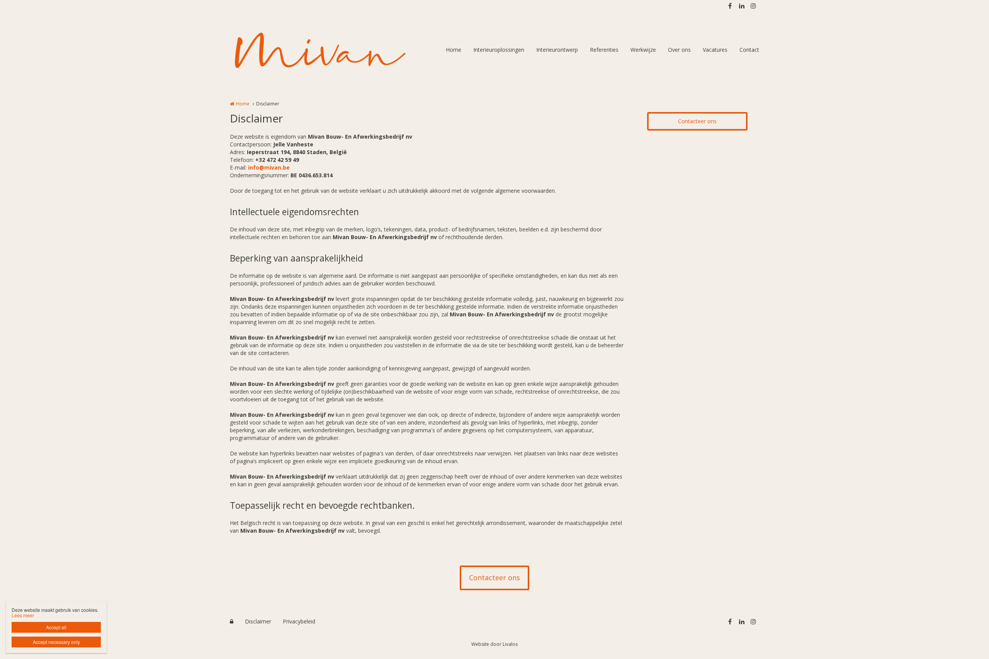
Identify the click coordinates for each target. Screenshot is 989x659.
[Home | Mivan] (331, 50)
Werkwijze (643, 49)
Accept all (56, 627)
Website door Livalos (494, 644)
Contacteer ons (697, 121)
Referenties (604, 49)
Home (453, 49)
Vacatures (715, 49)
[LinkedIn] (741, 6)
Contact (749, 49)
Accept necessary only (56, 642)
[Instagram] (753, 6)
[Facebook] (730, 6)
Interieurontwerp (557, 49)
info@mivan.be (269, 167)
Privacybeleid (299, 621)
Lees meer (23, 615)
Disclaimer (258, 621)
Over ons (679, 49)
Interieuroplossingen (498, 49)
